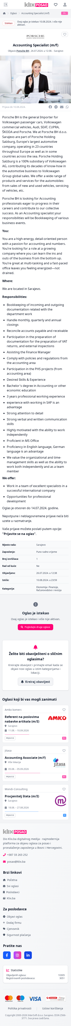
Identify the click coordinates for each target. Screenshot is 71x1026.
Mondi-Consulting (16, 789)
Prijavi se (10, 738)
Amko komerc (13, 709)
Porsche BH (22, 50)
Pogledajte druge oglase (37, 627)
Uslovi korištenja (52, 1008)
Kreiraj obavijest (37, 682)
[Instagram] (17, 955)
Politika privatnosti (19, 1008)
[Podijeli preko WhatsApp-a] (67, 107)
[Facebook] (7, 955)
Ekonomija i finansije (47, 587)
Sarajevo (58, 50)
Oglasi (13, 13)
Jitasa (8, 750)
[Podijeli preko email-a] (61, 107)
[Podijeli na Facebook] (50, 107)
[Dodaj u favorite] (64, 709)
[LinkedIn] (28, 955)
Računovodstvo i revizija (49, 590)
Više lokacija (14, 762)
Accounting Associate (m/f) (25, 758)
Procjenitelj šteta (22, 796)
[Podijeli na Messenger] (56, 107)
